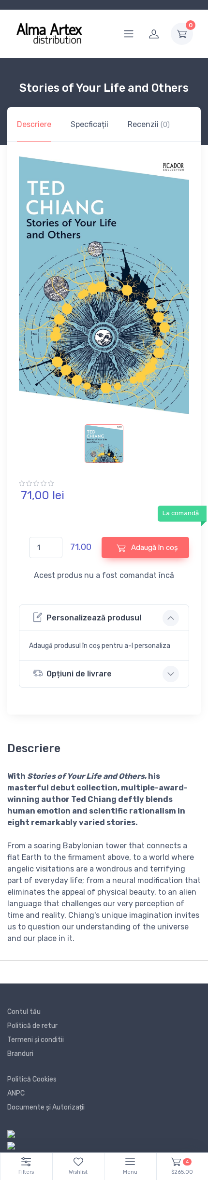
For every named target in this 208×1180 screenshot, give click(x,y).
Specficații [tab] (89, 124)
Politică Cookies (32, 1079)
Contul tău (24, 1012)
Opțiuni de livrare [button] (79, 673)
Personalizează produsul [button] (93, 617)
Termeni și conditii (35, 1040)
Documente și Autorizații (46, 1107)
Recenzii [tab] (149, 124)
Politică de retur (32, 1026)
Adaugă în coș (153, 547)
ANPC (16, 1093)
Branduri (20, 1054)
